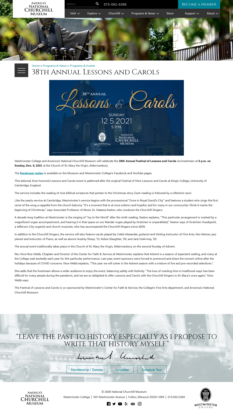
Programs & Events (82, 65)
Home (36, 65)
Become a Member (199, 4)
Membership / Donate (87, 369)
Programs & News (143, 13)
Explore (92, 13)
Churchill (114, 13)
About (211, 13)
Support (190, 13)
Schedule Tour (152, 369)
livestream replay (31, 173)
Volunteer (122, 369)
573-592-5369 (115, 4)
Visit (73, 13)
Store (170, 13)
